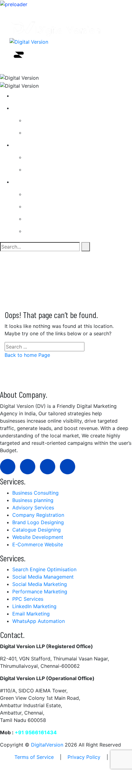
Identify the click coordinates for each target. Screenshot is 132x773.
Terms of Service (34, 757)
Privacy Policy (84, 757)
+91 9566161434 (36, 732)
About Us (28, 96)
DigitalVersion (47, 745)
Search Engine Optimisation (61, 194)
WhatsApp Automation (55, 206)
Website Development (54, 169)
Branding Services (38, 145)
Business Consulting (52, 120)
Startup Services (36, 108)
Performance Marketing (56, 231)
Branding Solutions (51, 157)
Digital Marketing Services (47, 182)
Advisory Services (50, 132)
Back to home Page (27, 355)
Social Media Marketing (56, 219)
